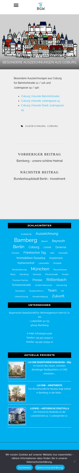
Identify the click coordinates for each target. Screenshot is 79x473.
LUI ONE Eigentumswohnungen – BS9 (49, 362)
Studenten (20, 291)
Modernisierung (19, 269)
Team (52, 290)
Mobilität (57, 263)
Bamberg (25, 240)
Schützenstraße (21, 285)
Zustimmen (24, 467)
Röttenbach (56, 279)
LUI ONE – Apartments (49, 385)
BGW (39, 56)
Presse (37, 280)
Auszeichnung (35, 126)
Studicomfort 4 (36, 291)
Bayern (44, 241)
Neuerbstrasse (60, 269)
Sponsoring (61, 285)
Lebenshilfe (44, 263)
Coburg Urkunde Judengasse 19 (40, 100)
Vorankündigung (40, 296)
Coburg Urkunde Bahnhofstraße (40, 96)
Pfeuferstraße (51, 274)
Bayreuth (58, 241)
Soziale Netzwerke (43, 285)
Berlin (18, 246)
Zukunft (58, 296)
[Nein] (74, 461)
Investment (56, 258)
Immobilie (63, 253)
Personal (37, 274)
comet (47, 247)
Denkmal (60, 247)
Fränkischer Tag (35, 252)
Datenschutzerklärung (50, 467)
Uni (62, 291)
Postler (65, 274)
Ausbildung (26, 234)
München (40, 268)
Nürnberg (24, 274)
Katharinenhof (26, 263)
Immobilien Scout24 (31, 258)
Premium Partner (20, 280)
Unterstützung (21, 296)
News (12, 274)
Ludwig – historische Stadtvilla (49, 408)
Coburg (52, 126)
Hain (52, 253)
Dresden (15, 253)
